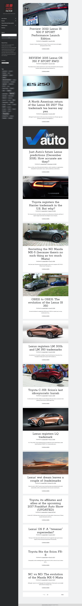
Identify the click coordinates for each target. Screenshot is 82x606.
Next (62, 594)
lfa (13, 100)
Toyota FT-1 (5, 116)
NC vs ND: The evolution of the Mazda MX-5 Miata (45, 575)
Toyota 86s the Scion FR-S (45, 553)
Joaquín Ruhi (45, 113)
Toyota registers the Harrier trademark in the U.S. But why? (45, 187)
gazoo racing (5, 88)
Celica (14, 79)
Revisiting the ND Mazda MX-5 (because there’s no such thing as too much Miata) (45, 234)
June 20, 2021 (52, 41)
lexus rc (4, 97)
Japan (9, 90)
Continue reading (45, 48)
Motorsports (4, 25)
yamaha (10, 118)
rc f (4, 107)
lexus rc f (4, 100)
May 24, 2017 (52, 557)
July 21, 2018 (52, 261)
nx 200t (4, 104)
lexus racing (11, 95)
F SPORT (11, 84)
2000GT (5, 75)
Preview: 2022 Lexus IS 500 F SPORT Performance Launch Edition (45, 14)
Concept (12, 81)
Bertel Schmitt (7, 79)
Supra (14, 109)
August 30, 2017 (52, 512)
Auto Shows (4, 18)
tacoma (4, 111)
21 (47, 594)
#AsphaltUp (5, 71)
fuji (8, 86)
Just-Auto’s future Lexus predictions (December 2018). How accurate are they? (45, 137)
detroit (4, 84)
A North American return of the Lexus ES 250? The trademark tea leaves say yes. (45, 87)
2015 (4, 77)
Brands (3, 20)
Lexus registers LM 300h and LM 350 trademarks (45, 332)
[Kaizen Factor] (9, 12)
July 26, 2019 (52, 113)
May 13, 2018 (52, 439)
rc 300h (9, 104)
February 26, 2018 (52, 483)
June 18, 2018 (52, 352)
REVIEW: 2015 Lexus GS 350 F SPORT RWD (9, 47)
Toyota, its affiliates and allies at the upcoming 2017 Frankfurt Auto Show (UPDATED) (45, 505)
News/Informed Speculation (8, 23)
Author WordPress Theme (46, 604)
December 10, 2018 (52, 164)
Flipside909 (44, 41)
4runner (4, 73)
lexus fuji (4, 95)
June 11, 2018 (52, 395)
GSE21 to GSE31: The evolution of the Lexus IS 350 (45, 285)
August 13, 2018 (52, 211)
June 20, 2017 (52, 534)
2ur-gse (10, 71)
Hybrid (11, 88)
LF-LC (9, 100)
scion (9, 109)
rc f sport (4, 109)
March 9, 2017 (52, 580)
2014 (11, 75)
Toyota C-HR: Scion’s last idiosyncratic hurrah (45, 375)
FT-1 (4, 86)
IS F (4, 90)
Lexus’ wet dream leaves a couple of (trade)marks (45, 463)
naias (11, 102)
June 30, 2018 (52, 308)
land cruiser (5, 93)
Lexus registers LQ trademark (45, 419)
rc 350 (14, 104)
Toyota (6, 113)
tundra (4, 118)
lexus (12, 93)
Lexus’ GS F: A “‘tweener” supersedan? (45, 530)
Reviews (3, 27)
